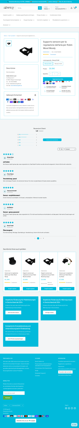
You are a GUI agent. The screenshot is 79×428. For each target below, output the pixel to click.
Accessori (5, 25)
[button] (27, 134)
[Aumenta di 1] (58, 73)
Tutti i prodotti (11, 35)
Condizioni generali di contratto (66, 361)
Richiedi (7, 397)
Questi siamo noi (39, 361)
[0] (75, 8)
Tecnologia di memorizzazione (11, 20)
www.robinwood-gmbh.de (16, 85)
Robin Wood (46, 52)
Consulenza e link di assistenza (43, 368)
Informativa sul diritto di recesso (67, 369)
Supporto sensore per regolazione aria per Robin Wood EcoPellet (29, 274)
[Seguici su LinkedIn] (75, 408)
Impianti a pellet (7, 15)
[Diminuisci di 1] (50, 73)
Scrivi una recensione (52, 139)
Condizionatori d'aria (55, 15)
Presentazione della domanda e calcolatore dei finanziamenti (43, 364)
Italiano (5, 405)
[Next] (76, 272)
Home (5, 35)
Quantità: (45, 73)
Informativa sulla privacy (64, 375)
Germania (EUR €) (16, 405)
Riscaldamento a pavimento (60, 20)
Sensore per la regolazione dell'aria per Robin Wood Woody (11, 274)
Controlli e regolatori (42, 20)
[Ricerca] (40, 8)
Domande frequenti (40, 373)
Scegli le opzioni (12, 288)
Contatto (37, 375)
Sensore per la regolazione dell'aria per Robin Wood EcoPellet (66, 274)
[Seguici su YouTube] (72, 408)
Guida (36, 370)
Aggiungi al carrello (58, 79)
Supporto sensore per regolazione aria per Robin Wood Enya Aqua (47, 274)
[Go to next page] (44, 238)
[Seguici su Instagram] (69, 408)
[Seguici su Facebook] (66, 408)
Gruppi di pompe (28, 20)
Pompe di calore (41, 15)
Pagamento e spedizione (64, 364)
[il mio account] (71, 8)
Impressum (61, 366)
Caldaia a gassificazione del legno (25, 15)
